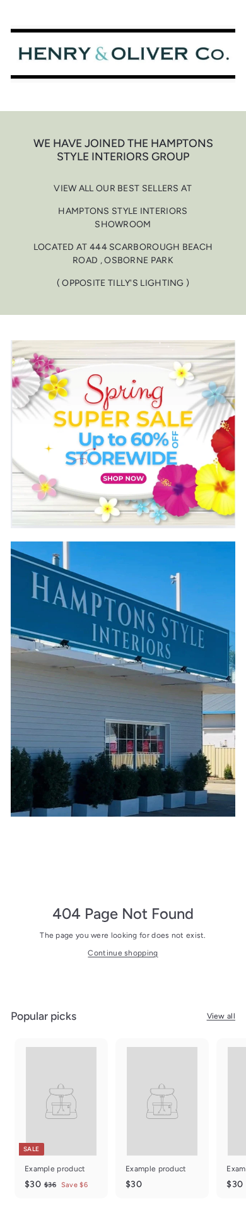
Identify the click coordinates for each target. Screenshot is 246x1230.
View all (221, 1016)
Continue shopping (123, 953)
